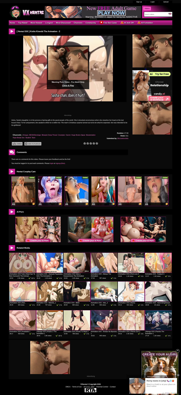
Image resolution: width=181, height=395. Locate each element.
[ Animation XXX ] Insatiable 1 (19, 331)
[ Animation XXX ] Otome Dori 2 (129, 331)
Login (153, 2)
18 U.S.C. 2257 (88, 387)
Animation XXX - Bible (72, 303)
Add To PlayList (34, 144)
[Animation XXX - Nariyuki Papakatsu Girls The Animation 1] (49, 272)
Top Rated (22, 23)
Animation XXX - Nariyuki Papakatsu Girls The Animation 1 (49, 275)
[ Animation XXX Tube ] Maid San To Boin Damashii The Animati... (22, 275)
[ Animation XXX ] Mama (126, 303)
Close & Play (68, 85)
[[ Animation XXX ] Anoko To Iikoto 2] (77, 330)
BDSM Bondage (35, 135)
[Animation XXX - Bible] (77, 301)
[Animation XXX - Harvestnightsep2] (158, 301)
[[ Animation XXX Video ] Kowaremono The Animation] (77, 272)
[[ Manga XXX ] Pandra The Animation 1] (158, 330)
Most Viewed (36, 23)
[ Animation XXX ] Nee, (17, 303)
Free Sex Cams (110, 23)
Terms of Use (77, 387)
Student (28, 138)
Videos (147, 8)
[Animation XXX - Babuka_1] (49, 301)
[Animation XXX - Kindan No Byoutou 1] (104, 330)
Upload (166, 2)
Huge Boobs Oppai (78, 135)
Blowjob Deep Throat (49, 135)
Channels (78, 23)
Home (12, 23)
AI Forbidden (147, 23)
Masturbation (90, 135)
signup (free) (60, 163)
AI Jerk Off (129, 23)
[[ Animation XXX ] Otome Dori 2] (131, 330)
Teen (33, 138)
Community (91, 23)
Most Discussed (63, 23)
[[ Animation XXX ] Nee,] (22, 301)
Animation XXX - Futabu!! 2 (154, 274)
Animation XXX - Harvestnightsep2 (157, 303)
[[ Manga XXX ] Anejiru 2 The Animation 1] (49, 330)
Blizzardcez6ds (122, 138)
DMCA (68, 387)
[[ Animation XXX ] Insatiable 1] (22, 330)
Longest (49, 23)
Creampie (61, 135)
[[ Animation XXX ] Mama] (131, 301)
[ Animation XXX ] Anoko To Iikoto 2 (76, 331)
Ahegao (25, 135)
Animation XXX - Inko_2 (99, 303)
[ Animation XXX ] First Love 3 (128, 274)
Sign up (139, 2)
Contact (113, 387)
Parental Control (102, 387)
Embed (19, 144)
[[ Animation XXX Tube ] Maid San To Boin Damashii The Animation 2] (22, 272)
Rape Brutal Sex (19, 138)
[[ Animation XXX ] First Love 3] (131, 272)
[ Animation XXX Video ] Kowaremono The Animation (74, 275)
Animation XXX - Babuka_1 (46, 303)
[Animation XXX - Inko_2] (104, 301)
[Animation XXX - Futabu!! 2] (158, 272)
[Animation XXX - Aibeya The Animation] (104, 272)
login (52, 163)
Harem (68, 135)
